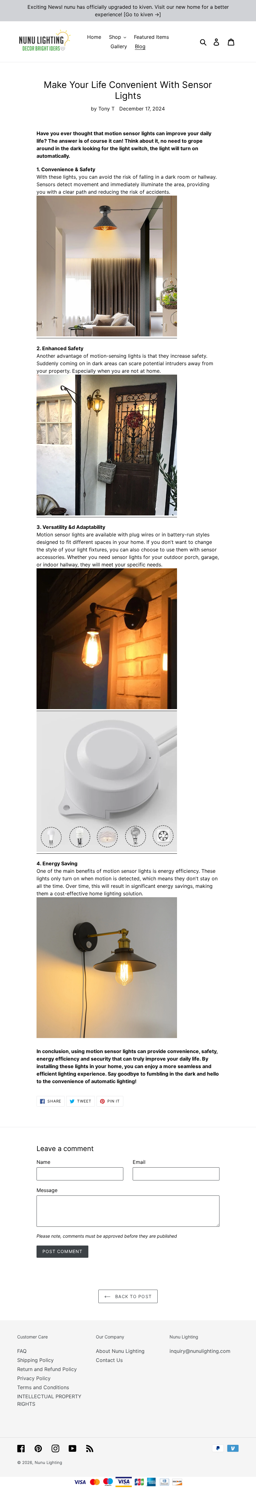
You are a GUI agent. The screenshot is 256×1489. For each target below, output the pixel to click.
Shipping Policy (35, 1360)
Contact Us (109, 1360)
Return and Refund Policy (47, 1369)
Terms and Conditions (43, 1387)
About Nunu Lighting (120, 1351)
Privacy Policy (34, 1378)
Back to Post (133, 1296)
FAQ (22, 1351)
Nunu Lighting (48, 1462)
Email (139, 1162)
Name (43, 1162)
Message (47, 1190)
